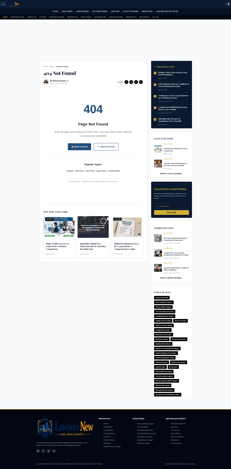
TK (49, 451)
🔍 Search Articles (106, 147)
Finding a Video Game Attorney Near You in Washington (172, 73)
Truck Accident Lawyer (164, 376)
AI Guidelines (176, 433)
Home (55, 11)
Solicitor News (130, 11)
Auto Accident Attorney (165, 312)
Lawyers (70, 171)
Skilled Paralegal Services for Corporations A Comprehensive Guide (126, 246)
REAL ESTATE (144, 17)
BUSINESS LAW (100, 17)
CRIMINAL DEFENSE (56, 17)
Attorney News (99, 11)
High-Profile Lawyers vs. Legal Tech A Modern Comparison (58, 246)
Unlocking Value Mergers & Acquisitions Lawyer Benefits (169, 120)
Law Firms (90, 171)
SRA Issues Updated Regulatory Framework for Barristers (175, 239)
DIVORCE (42, 17)
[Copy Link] (141, 82)
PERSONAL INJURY (17, 17)
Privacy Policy (176, 443)
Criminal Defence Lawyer (146, 433)
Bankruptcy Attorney (164, 334)
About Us (174, 427)
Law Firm (115, 11)
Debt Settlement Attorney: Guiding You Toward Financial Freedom (173, 85)
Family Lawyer (142, 427)
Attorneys (79, 171)
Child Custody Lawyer (164, 325)
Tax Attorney (160, 367)
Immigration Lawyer (163, 330)
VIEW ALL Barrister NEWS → (171, 278)
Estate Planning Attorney (165, 358)
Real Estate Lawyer (178, 362)
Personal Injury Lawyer (164, 302)
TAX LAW (155, 17)
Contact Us (175, 430)
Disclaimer (175, 440)
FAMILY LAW (31, 17)
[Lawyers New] (9, 4)
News (52, 66)
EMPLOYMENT (86, 17)
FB (38, 451)
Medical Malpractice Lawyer (166, 353)
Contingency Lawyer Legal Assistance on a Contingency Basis (173, 96)
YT (54, 451)
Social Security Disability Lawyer (168, 395)
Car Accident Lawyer (163, 307)
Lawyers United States (167, 11)
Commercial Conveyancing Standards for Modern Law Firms (176, 254)
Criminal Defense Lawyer (165, 316)
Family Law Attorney (163, 321)
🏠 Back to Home (79, 147)
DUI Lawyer (173, 367)
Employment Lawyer (163, 344)
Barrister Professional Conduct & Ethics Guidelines (176, 269)
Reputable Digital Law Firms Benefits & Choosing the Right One (93, 246)
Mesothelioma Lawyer (164, 371)
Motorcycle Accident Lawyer (167, 381)
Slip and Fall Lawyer (163, 385)
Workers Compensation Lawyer (167, 348)
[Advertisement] (115, 40)
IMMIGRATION (72, 17)
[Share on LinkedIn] (131, 82)
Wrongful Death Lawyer (164, 390)
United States (114, 171)
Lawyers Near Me (162, 298)
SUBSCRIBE (171, 212)
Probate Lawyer (162, 362)
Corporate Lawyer (179, 339)
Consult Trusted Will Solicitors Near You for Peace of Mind (172, 108)
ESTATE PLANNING (116, 17)
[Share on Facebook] (126, 82)
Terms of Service (177, 437)
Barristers (147, 11)
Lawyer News (82, 11)
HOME (5, 17)
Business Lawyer (162, 339)
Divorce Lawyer (180, 321)
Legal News (67, 11)
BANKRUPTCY (131, 17)
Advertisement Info (178, 424)
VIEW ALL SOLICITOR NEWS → (171, 174)
